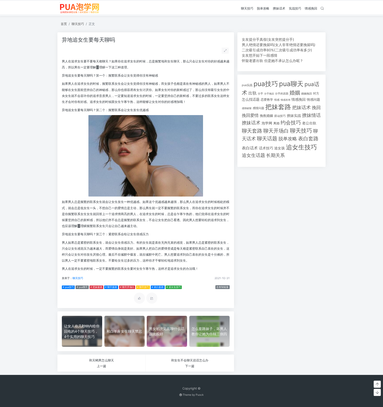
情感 (276, 99)
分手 (260, 93)
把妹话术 (301, 107)
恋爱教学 (267, 99)
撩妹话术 (279, 8)
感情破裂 (247, 108)
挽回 (316, 107)
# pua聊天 (82, 287)
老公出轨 (309, 123)
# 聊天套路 (111, 287)
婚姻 (294, 92)
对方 (316, 93)
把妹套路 (278, 107)
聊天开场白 (276, 131)
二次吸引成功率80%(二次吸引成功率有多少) (277, 50)
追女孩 (279, 148)
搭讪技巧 (280, 116)
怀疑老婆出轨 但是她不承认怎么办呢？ (272, 60)
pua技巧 (266, 84)
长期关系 (275, 155)
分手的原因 (281, 93)
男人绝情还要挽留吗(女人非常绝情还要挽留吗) (278, 44)
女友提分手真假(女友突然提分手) (268, 39)
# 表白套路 (158, 287)
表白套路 (308, 138)
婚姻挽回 (306, 93)
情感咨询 (285, 99)
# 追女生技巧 (173, 287)
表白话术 (250, 148)
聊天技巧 (247, 8)
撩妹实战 (294, 116)
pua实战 (247, 85)
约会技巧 (291, 123)
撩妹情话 (311, 115)
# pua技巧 (68, 287)
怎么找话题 (251, 99)
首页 (64, 24)
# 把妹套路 (96, 287)
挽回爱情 (250, 115)
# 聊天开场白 (127, 287)
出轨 (252, 93)
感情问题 (258, 108)
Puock (200, 394)
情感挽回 (311, 8)
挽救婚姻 (266, 116)
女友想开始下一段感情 (259, 55)
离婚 (276, 123)
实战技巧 (295, 8)
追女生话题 (253, 155)
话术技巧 (266, 148)
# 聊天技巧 (143, 287)
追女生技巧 (301, 147)
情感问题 (313, 100)
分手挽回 (269, 93)
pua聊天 (291, 84)
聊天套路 (252, 131)
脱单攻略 (263, 8)
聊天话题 (267, 138)
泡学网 (267, 123)
